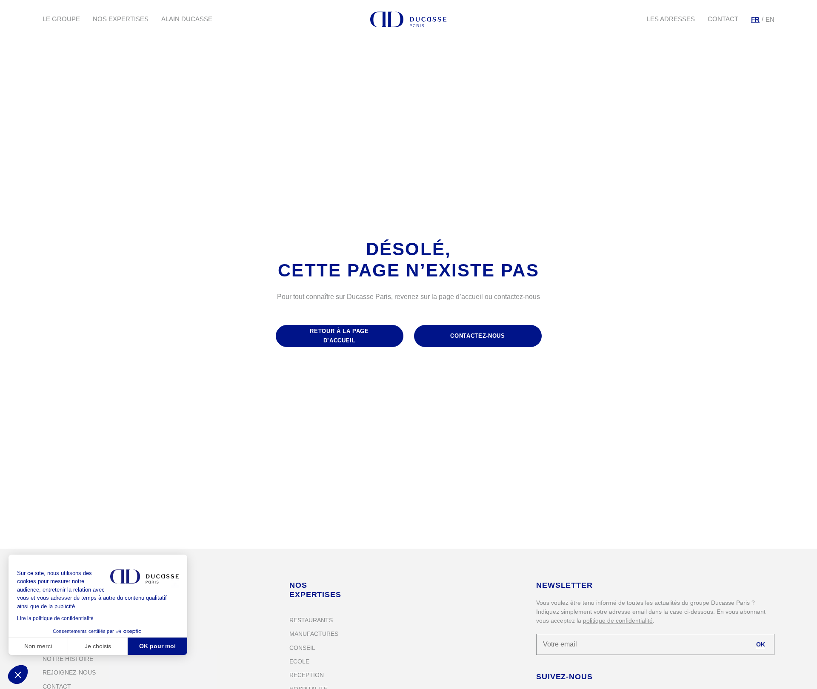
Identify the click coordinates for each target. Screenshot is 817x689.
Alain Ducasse (186, 19)
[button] (18, 674)
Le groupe (61, 19)
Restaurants (311, 620)
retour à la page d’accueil (339, 336)
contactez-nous (477, 336)
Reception (306, 675)
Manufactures (313, 633)
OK (760, 644)
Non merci (38, 646)
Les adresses (671, 19)
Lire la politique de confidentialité (55, 618)
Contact (723, 19)
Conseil (302, 647)
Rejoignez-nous (69, 672)
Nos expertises (121, 19)
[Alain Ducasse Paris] (408, 19)
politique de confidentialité (618, 620)
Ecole (299, 661)
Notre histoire (68, 658)
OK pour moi (157, 646)
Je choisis (98, 646)
